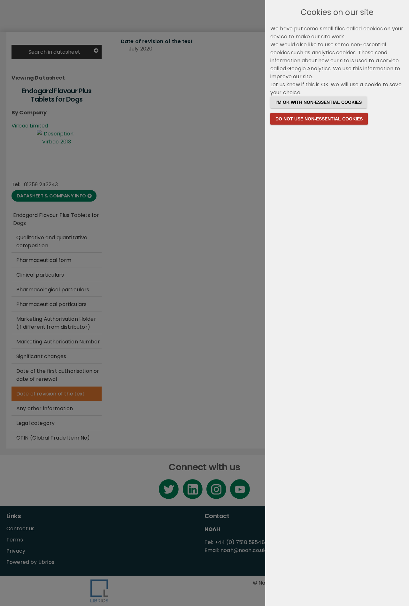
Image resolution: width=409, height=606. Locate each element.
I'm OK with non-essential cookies (318, 102)
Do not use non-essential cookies (319, 118)
